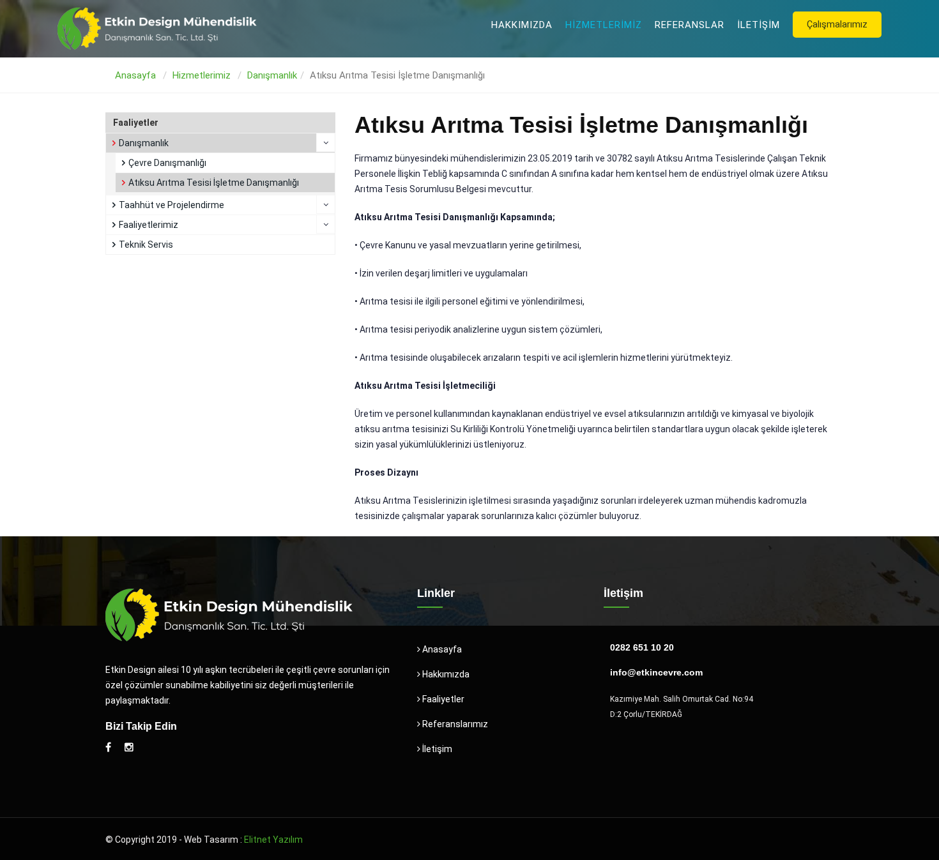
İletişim (758, 25)
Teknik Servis (146, 244)
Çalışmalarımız (837, 24)
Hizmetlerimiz (603, 25)
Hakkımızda (522, 25)
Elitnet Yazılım (273, 839)
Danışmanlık (272, 75)
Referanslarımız (454, 724)
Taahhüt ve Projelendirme (171, 205)
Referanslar (689, 25)
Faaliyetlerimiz (148, 225)
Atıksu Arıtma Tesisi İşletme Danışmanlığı (213, 182)
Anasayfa (135, 75)
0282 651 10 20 (642, 647)
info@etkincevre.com (656, 672)
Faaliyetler (442, 699)
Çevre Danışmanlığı (167, 163)
